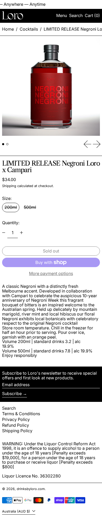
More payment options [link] (51, 273)
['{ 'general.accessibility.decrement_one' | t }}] (3, 232)
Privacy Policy (16, 419)
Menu (61, 15)
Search (9, 408)
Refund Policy (15, 425)
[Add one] (21, 232)
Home (8, 29)
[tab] (3, 144)
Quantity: (10, 222)
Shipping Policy (17, 430)
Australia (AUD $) (16, 511)
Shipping (9, 186)
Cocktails (29, 29)
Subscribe (12, 393)
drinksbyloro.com (31, 489)
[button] (76, 15)
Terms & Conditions (21, 413)
